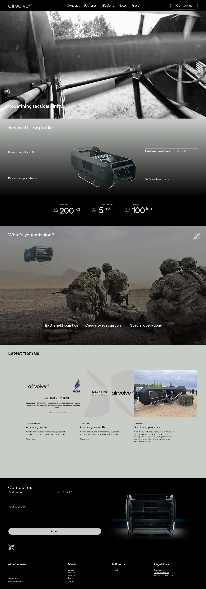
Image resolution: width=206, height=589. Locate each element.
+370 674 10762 (13, 579)
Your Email (64, 492)
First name (15, 492)
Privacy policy (159, 570)
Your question (17, 506)
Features (71, 573)
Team (70, 578)
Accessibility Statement (163, 575)
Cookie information (161, 573)
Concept (71, 570)
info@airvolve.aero (15, 581)
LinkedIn (115, 570)
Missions (71, 575)
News (70, 581)
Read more (30, 439)
